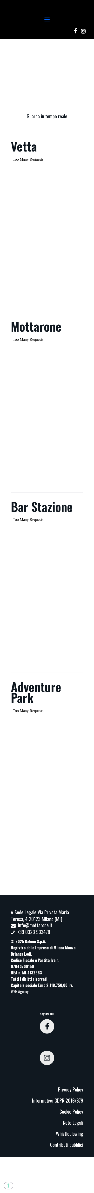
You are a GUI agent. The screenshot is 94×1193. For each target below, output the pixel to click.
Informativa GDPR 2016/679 (57, 1100)
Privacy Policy (70, 1089)
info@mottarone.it (35, 925)
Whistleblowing (69, 1133)
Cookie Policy (71, 1111)
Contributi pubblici (66, 1144)
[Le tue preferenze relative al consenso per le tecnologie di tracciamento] (8, 1185)
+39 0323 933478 (33, 931)
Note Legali (73, 1122)
